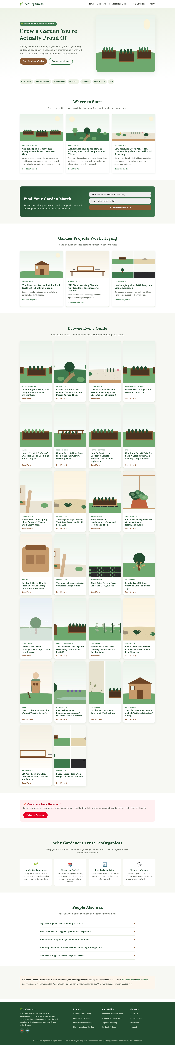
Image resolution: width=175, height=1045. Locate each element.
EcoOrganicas (32, 4)
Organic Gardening (109, 1023)
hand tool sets (142, 980)
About (152, 4)
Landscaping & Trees (119, 4)
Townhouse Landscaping (112, 1018)
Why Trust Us (99, 82)
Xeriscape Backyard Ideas (112, 1014)
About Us (134, 1014)
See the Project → (30, 300)
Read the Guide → (29, 169)
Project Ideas (59, 82)
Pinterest (86, 82)
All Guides (73, 82)
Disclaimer (134, 1023)
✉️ (27, 1030)
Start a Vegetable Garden (83, 1027)
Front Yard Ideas (139, 4)
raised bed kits (128, 980)
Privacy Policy (136, 1018)
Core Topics (26, 82)
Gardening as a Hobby (82, 1014)
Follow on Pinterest (35, 815)
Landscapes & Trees (81, 1018)
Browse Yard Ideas (60, 61)
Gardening (101, 4)
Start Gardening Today (33, 61)
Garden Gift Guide (109, 1027)
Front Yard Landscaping (82, 1023)
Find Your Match (42, 82)
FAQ (111, 82)
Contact (133, 1027)
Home (91, 4)
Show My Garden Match (120, 207)
